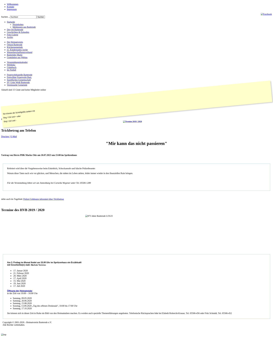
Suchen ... (5, 17)
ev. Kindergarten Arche (17, 50)
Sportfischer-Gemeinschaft (19, 80)
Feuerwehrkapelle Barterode (19, 75)
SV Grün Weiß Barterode (18, 82)
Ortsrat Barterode (14, 44)
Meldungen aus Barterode (24, 27)
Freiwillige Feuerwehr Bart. (19, 77)
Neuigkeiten (18, 24)
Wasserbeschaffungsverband (19, 52)
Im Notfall (11, 70)
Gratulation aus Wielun (17, 57)
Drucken (5, 136)
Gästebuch (11, 67)
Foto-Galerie (12, 35)
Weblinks (11, 65)
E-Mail (14, 136)
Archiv (10, 37)
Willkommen (12, 4)
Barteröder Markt (14, 55)
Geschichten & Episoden (18, 32)
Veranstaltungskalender (17, 62)
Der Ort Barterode (15, 29)
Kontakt (10, 7)
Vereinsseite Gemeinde (17, 85)
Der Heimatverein (15, 42)
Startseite (11, 22)
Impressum (12, 9)
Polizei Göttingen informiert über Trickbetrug (43, 199)
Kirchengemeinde (15, 47)
